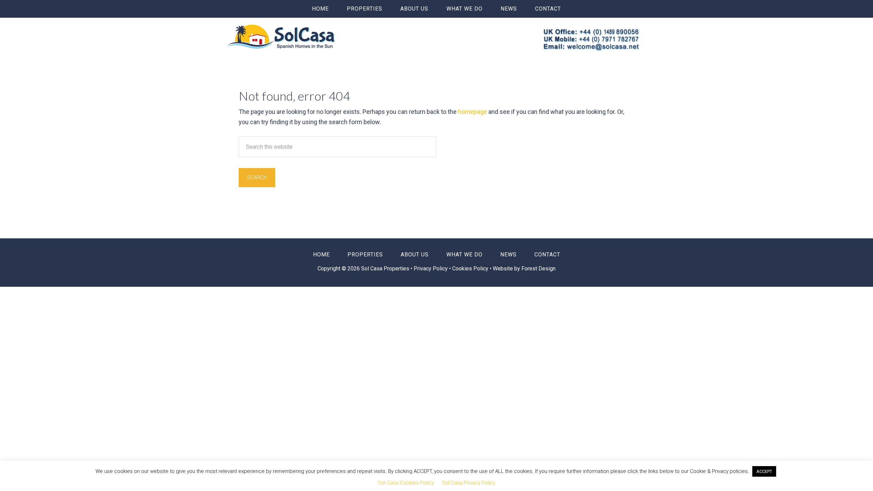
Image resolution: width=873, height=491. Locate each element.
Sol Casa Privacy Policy (468, 483)
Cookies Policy (470, 268)
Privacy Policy (431, 268)
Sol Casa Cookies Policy (406, 483)
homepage (472, 111)
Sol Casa (281, 36)
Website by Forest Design (524, 268)
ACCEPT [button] (764, 471)
